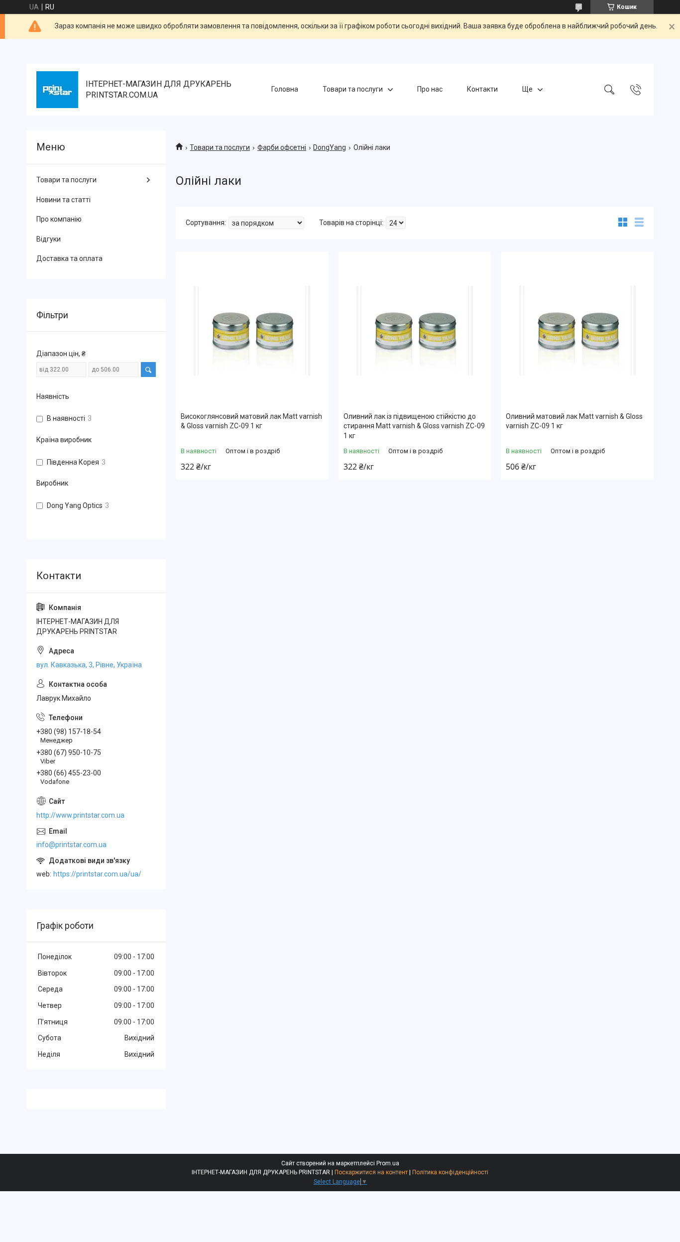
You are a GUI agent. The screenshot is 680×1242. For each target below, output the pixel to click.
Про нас (430, 89)
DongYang (329, 147)
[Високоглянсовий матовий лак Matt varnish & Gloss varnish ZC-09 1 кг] (252, 330)
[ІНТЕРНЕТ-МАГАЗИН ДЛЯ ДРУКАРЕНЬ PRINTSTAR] (57, 89)
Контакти (482, 89)
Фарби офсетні (281, 147)
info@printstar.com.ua (71, 845)
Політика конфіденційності (450, 1172)
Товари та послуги (353, 89)
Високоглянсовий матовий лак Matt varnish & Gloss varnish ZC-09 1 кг (251, 421)
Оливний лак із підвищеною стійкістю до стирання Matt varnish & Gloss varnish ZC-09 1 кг (414, 426)
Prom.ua (387, 1163)
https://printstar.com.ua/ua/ (97, 874)
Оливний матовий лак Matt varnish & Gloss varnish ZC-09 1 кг (574, 421)
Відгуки (48, 239)
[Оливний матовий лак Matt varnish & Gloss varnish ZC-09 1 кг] (577, 330)
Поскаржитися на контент (371, 1172)
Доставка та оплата (69, 258)
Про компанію (59, 219)
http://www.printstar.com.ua (80, 815)
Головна (284, 89)
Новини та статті (63, 200)
